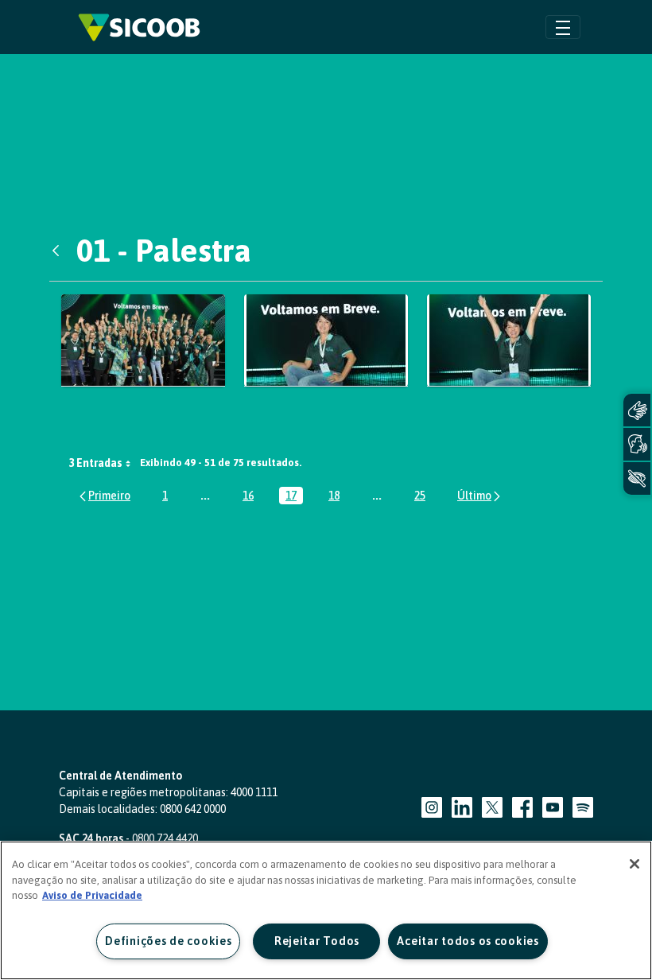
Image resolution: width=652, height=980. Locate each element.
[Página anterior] (104, 496)
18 (337, 496)
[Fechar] (634, 863)
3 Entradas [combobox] (95, 463)
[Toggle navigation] (562, 26)
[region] (326, 910)
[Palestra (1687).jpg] (143, 340)
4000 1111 (254, 792)
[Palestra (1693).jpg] (326, 340)
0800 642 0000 (193, 809)
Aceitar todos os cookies (467, 941)
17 (294, 496)
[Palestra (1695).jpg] (509, 340)
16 (251, 496)
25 (423, 496)
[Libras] (636, 410)
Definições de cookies (168, 941)
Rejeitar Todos (316, 941)
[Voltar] (59, 250)
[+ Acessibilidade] (636, 478)
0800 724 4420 (165, 838)
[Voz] (636, 444)
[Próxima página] (480, 496)
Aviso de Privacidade (92, 895)
